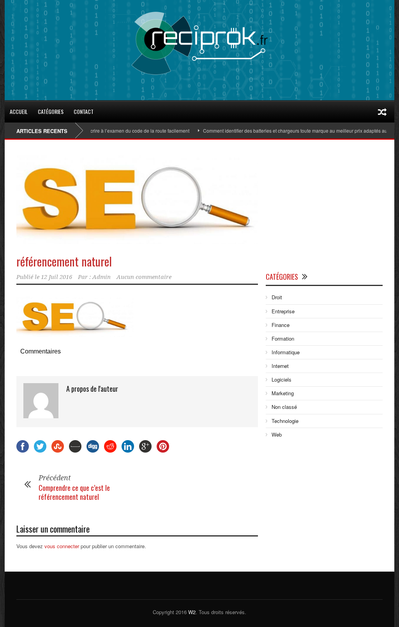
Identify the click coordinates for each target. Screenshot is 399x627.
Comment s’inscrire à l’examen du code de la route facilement (114, 130)
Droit (277, 297)
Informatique (286, 352)
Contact (84, 111)
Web (277, 434)
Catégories (51, 111)
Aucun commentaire (144, 277)
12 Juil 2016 (56, 277)
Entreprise (283, 311)
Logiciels (281, 379)
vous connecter (61, 546)
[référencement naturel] (137, 199)
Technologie (285, 421)
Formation (283, 338)
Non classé (284, 406)
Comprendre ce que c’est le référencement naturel (74, 492)
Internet (280, 365)
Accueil (19, 111)
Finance (281, 325)
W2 (192, 612)
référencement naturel (64, 261)
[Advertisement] (324, 207)
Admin (101, 277)
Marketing (283, 393)
